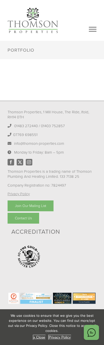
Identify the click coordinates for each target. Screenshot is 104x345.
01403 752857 (53, 126)
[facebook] (11, 162)
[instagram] (29, 162)
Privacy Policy (19, 194)
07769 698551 (25, 134)
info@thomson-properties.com (39, 143)
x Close (39, 337)
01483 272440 (26, 126)
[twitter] (20, 162)
